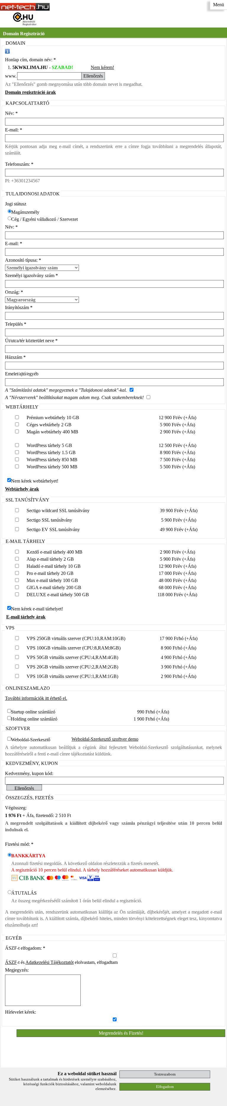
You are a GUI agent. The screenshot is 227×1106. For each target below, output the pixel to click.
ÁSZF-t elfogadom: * (25, 948)
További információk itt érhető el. (36, 698)
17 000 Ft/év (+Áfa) (177, 573)
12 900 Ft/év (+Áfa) (177, 417)
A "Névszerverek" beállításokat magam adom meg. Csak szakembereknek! (74, 397)
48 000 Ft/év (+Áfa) (177, 580)
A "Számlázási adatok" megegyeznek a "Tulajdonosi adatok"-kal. (66, 390)
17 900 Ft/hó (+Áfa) (178, 638)
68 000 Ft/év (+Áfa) (177, 587)
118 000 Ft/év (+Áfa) (177, 594)
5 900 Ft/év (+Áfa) (177, 424)
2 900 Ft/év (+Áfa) (177, 431)
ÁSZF (11, 962)
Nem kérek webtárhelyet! (34, 480)
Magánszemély (25, 212)
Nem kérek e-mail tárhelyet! (37, 608)
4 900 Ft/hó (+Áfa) (178, 657)
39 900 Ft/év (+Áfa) (178, 510)
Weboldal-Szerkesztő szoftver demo (105, 739)
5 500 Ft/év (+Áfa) (177, 466)
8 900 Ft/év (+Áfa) (177, 452)
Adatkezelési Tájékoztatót (49, 962)
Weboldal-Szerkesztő (30, 739)
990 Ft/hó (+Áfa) (153, 711)
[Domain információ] (7, 51)
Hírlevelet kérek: (20, 1012)
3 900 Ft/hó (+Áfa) (178, 666)
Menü (218, 4)
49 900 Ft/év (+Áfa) (178, 529)
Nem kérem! (102, 67)
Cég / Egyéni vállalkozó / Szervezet (44, 219)
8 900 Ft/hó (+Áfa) (178, 647)
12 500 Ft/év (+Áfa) (177, 445)
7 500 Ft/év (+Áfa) (177, 459)
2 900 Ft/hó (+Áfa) (178, 676)
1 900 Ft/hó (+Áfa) (151, 718)
